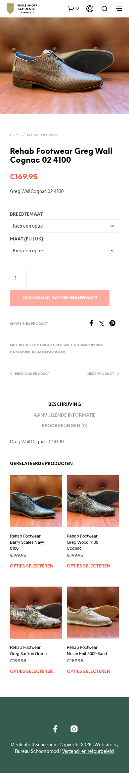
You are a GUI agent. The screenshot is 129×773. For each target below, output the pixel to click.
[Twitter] (104, 324)
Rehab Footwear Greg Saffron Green (28, 650)
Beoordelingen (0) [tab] (64, 426)
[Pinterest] (114, 324)
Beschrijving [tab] (64, 404)
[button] (73, 8)
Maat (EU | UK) (26, 239)
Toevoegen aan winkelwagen (59, 298)
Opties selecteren (32, 566)
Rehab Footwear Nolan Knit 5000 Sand (87, 650)
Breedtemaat (26, 214)
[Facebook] (93, 324)
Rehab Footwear (42, 135)
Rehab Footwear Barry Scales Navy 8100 (27, 541)
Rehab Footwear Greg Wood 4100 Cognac (82, 541)
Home (15, 135)
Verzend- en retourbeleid (88, 751)
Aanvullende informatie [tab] (65, 415)
